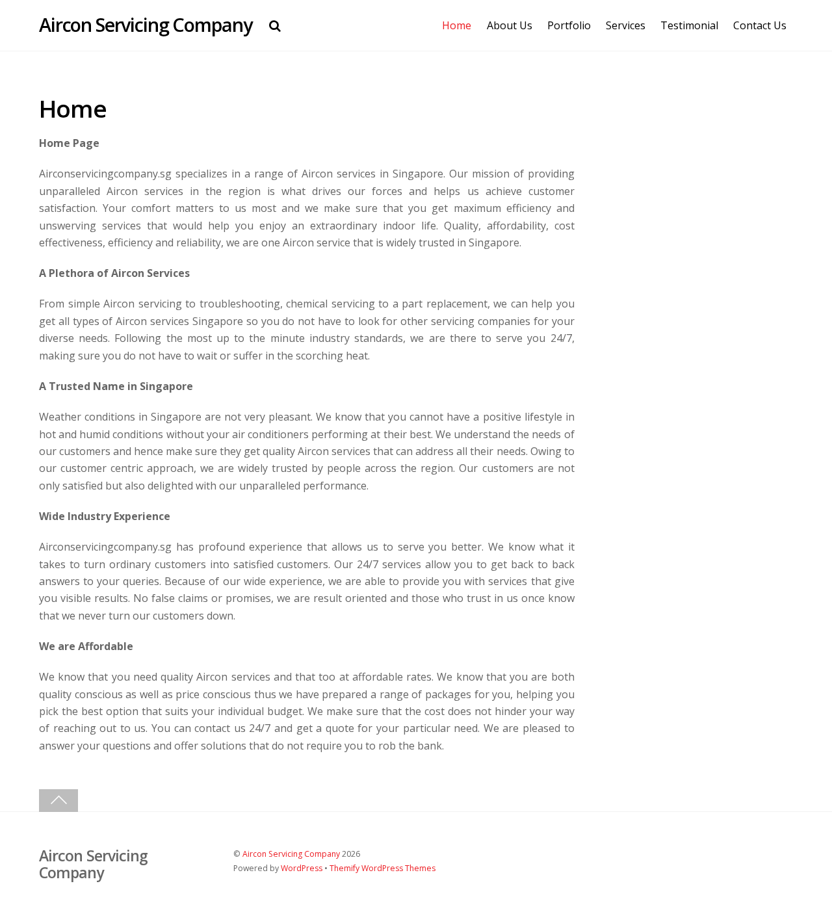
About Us (509, 25)
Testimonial (689, 25)
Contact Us (759, 25)
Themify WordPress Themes (383, 868)
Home (456, 25)
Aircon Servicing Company (291, 853)
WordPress (301, 868)
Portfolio (569, 25)
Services (625, 25)
